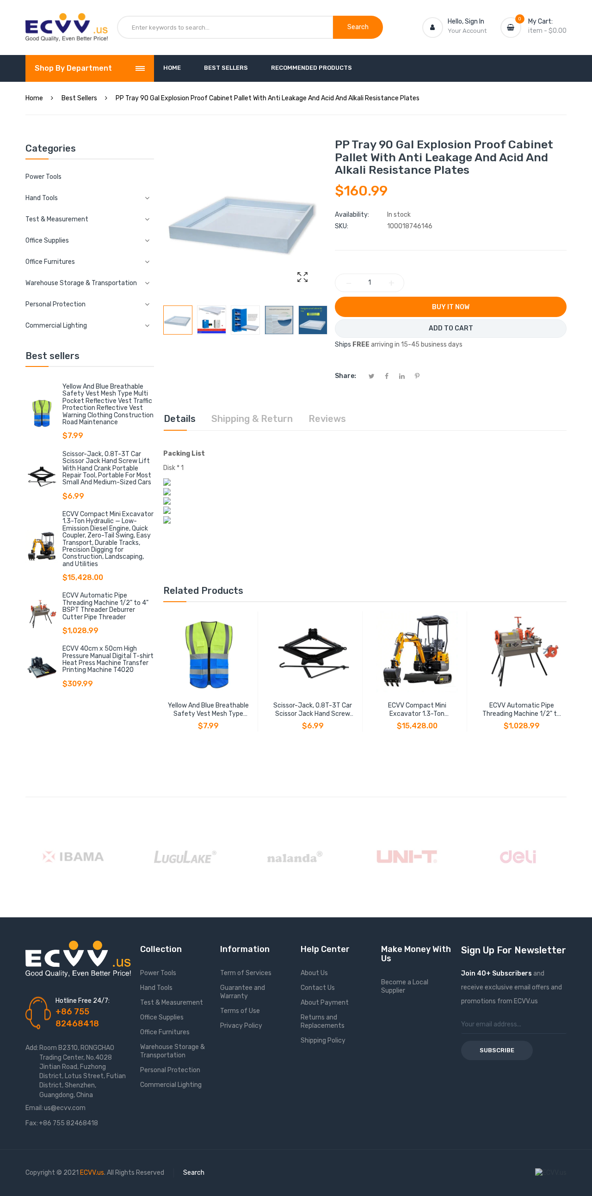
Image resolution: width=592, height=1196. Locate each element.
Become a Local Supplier (404, 986)
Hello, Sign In (466, 21)
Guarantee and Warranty (242, 992)
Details (180, 418)
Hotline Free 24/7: (83, 1001)
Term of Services (245, 973)
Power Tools (43, 177)
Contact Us (318, 988)
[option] (178, 320)
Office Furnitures (165, 1032)
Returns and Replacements (323, 1021)
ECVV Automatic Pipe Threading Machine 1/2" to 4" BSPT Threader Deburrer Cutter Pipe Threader (105, 606)
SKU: (341, 226)
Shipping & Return (252, 418)
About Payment (325, 1003)
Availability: (352, 215)
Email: (34, 1108)
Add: (31, 1048)
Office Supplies (162, 1017)
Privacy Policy (241, 1026)
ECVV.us (92, 1173)
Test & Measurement (171, 1003)
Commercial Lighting (171, 1085)
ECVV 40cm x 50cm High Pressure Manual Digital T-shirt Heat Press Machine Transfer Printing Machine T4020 (108, 659)
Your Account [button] (467, 30)
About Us (314, 973)
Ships (343, 344)
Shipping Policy (323, 1040)
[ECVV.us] (66, 22)
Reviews (327, 418)
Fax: (31, 1123)
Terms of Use (240, 1011)
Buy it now (450, 307)
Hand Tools (156, 988)
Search (193, 1173)
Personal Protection (170, 1070)
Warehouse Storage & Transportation (172, 1051)
